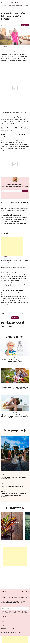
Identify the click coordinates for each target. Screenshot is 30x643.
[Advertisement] (11, 246)
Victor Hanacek (10, 46)
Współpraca (19, 634)
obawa (3, 326)
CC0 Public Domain (17, 46)
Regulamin (3, 632)
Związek (8, 5)
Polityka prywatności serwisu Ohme (15, 632)
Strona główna (3, 5)
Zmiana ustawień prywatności (8, 634)
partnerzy (10, 326)
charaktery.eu (21, 313)
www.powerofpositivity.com (10, 313)
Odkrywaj (3, 625)
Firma (2, 621)
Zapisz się (24, 191)
